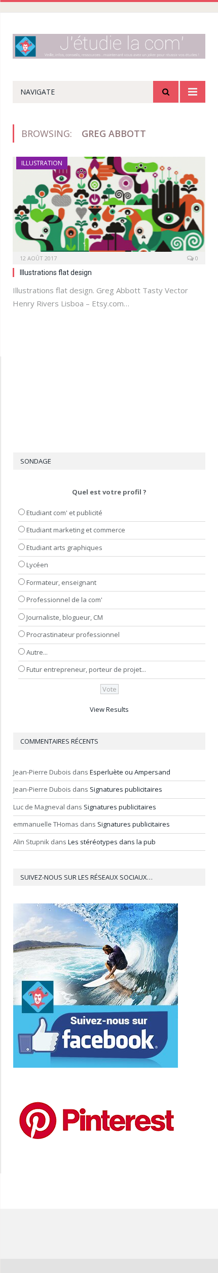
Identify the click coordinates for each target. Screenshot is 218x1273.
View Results (109, 709)
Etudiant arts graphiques (64, 547)
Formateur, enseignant (61, 582)
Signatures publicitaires (126, 789)
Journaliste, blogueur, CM (64, 617)
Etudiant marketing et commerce (75, 529)
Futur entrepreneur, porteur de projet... (86, 669)
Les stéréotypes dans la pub (112, 841)
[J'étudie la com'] (109, 44)
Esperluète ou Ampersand (130, 772)
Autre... (37, 652)
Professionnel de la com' (64, 599)
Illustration (41, 163)
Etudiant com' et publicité (64, 512)
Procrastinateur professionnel (73, 634)
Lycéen (37, 564)
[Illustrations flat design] (109, 207)
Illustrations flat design (56, 272)
